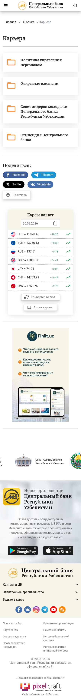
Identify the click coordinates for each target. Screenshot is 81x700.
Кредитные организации (58, 623)
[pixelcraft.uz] (40, 687)
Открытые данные (14, 636)
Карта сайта (10, 629)
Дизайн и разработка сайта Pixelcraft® (40, 677)
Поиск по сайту (12, 623)
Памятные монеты (54, 629)
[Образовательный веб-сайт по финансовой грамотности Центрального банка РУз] (40, 375)
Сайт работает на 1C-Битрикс (40, 694)
